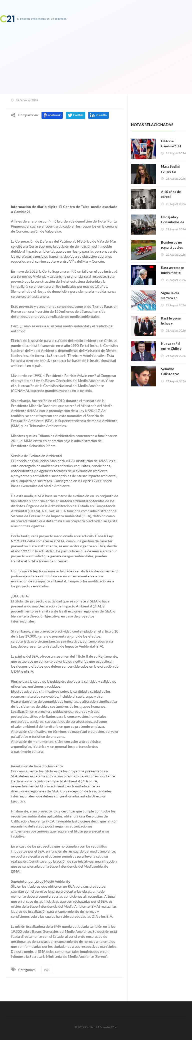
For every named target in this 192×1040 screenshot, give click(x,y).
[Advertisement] (65, 159)
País (47, 970)
